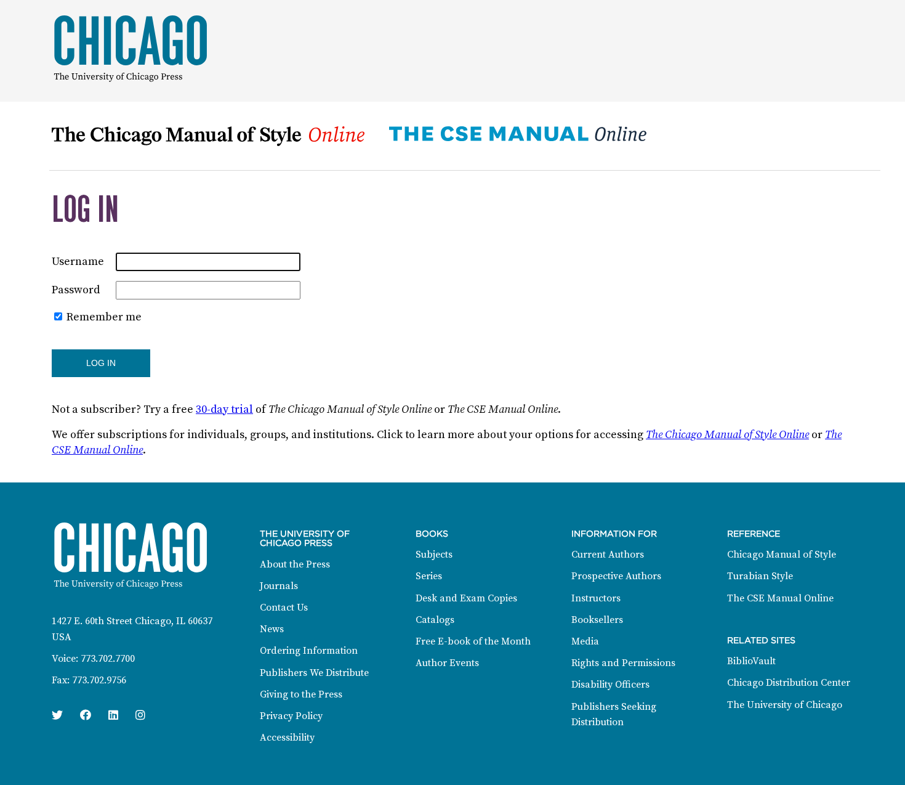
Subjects (434, 554)
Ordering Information (309, 651)
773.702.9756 (99, 680)
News (272, 629)
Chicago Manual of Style (781, 554)
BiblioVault (751, 661)
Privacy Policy (291, 716)
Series (429, 576)
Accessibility (287, 737)
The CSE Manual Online (780, 598)
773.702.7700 (108, 659)
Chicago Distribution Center (788, 683)
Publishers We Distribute (314, 673)
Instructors (596, 598)
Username (78, 261)
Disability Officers (610, 684)
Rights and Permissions (623, 663)
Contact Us (284, 607)
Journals (279, 586)
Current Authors (607, 554)
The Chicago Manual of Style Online (727, 435)
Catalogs (435, 620)
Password (76, 290)
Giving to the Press (301, 694)
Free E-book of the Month (473, 641)
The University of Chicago (784, 705)
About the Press (295, 564)
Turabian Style (760, 576)
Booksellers (597, 620)
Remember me (104, 317)
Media (585, 641)
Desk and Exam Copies (466, 598)
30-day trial (224, 409)
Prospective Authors (616, 576)
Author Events (447, 663)
